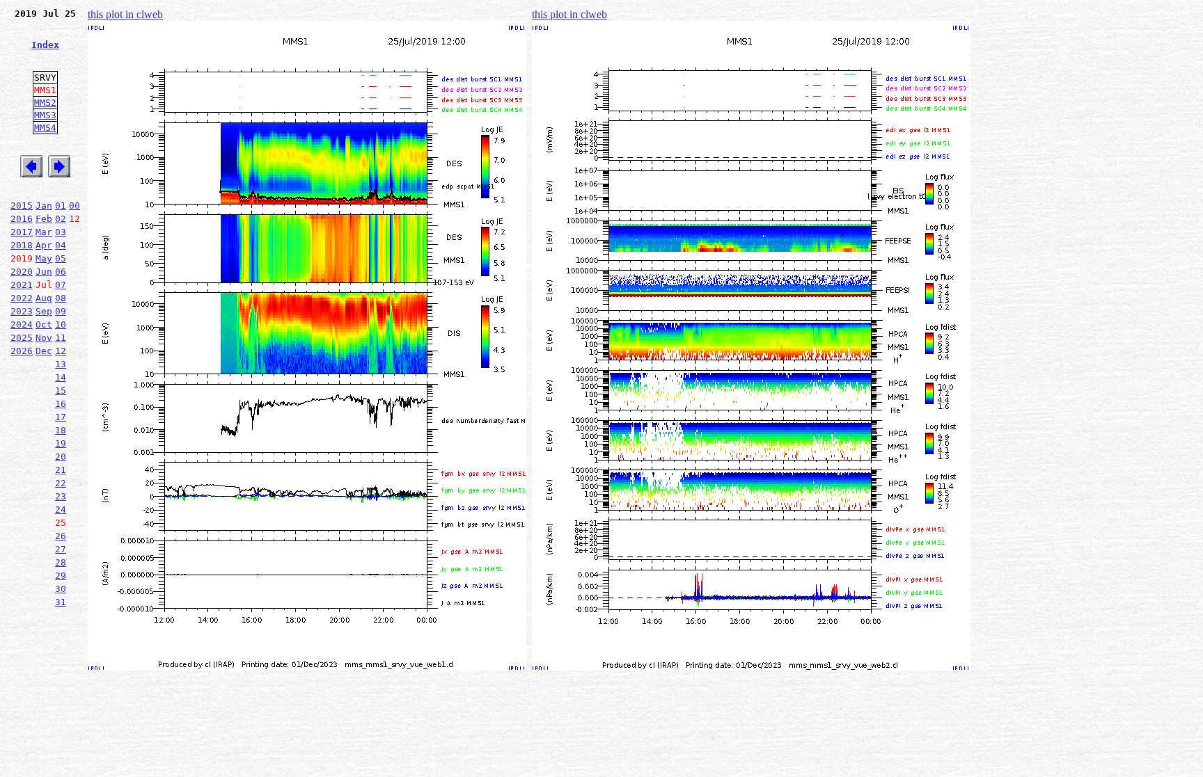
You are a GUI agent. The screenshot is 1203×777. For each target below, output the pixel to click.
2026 (21, 351)
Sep (44, 311)
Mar (44, 232)
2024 (21, 324)
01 (60, 205)
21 (60, 470)
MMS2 (45, 102)
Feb (44, 219)
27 (60, 549)
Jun (44, 271)
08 (60, 298)
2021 (21, 285)
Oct (44, 324)
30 (60, 589)
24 (60, 509)
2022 (21, 298)
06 (60, 271)
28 (60, 562)
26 (60, 536)
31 (60, 602)
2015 (21, 205)
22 (60, 483)
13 (60, 364)
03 (60, 232)
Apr (44, 245)
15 (60, 390)
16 (60, 404)
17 (60, 417)
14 (60, 377)
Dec (44, 351)
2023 (21, 311)
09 (60, 311)
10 (60, 324)
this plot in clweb (125, 14)
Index (45, 45)
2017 (21, 232)
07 (60, 285)
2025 (21, 338)
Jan (44, 205)
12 (60, 351)
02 (60, 219)
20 (60, 456)
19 (60, 443)
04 (60, 245)
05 (60, 258)
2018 (21, 245)
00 (74, 205)
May (44, 258)
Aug (44, 298)
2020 (21, 271)
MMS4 (45, 127)
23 (60, 496)
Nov (44, 338)
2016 (21, 219)
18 (60, 430)
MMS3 (45, 115)
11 (60, 338)
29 (60, 575)
